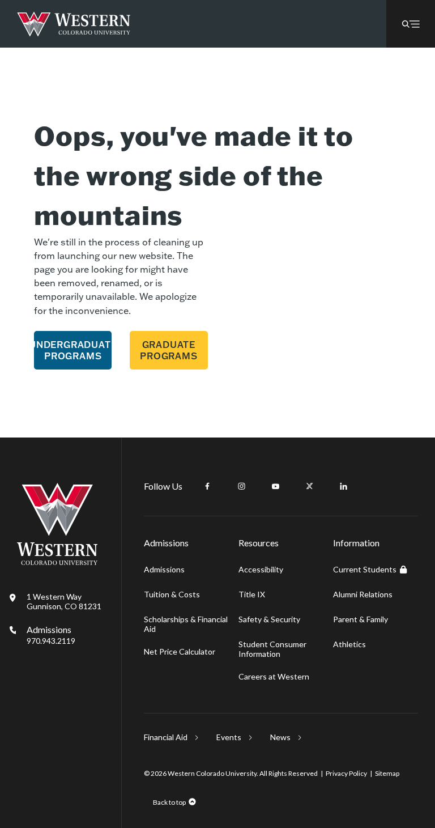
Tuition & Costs (172, 594)
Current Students (364, 569)
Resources (258, 542)
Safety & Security (269, 619)
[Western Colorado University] (57, 562)
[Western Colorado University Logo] (74, 24)
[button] (410, 24)
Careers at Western (273, 676)
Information (356, 542)
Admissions (51, 635)
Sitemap (387, 773)
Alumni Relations (363, 594)
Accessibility (260, 569)
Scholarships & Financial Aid (186, 624)
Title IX (251, 594)
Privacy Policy (346, 773)
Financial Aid (165, 737)
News (280, 737)
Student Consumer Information (272, 649)
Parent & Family (360, 619)
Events (228, 737)
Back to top (169, 802)
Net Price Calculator (179, 651)
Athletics (349, 644)
